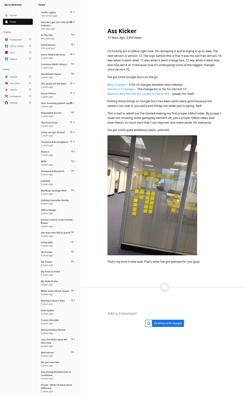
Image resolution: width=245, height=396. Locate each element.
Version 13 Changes (120, 89)
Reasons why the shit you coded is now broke (138, 94)
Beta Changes (116, 85)
